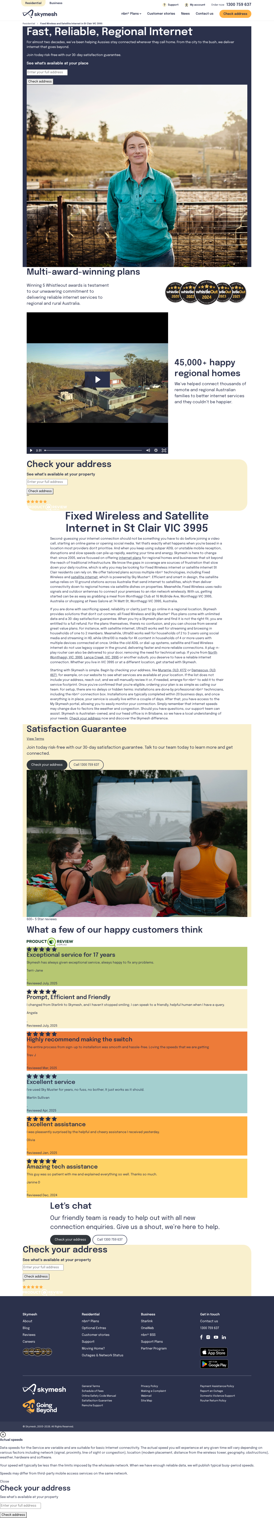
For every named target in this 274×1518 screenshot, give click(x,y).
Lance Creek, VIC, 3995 (101, 657)
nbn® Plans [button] (130, 13)
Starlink (147, 1321)
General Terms (91, 1386)
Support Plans (152, 1341)
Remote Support (92, 1405)
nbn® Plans (90, 1321)
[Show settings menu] (156, 450)
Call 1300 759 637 (86, 765)
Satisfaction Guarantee (97, 1400)
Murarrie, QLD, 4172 (172, 670)
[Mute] (148, 450)
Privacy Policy (149, 1386)
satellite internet (84, 577)
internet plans (130, 558)
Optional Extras (94, 1328)
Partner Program (154, 1348)
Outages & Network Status (102, 1355)
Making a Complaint (153, 1391)
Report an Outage (211, 1391)
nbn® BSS (148, 1335)
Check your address (85, 718)
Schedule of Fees (93, 1391)
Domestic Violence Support (217, 1396)
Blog (26, 1328)
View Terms (35, 739)
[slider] (93, 450)
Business (56, 3)
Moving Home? (93, 1348)
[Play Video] (31, 450)
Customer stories (161, 13)
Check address (235, 14)
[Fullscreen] (164, 450)
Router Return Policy (213, 1400)
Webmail (146, 1396)
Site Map (146, 1400)
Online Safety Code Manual (99, 1396)
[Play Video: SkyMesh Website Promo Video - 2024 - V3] (97, 380)
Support (88, 1341)
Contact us (204, 13)
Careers (29, 1341)
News (185, 13)
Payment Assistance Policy (217, 1386)
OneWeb (147, 1328)
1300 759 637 (238, 5)
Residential (33, 3)
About (27, 1321)
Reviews (29, 1335)
